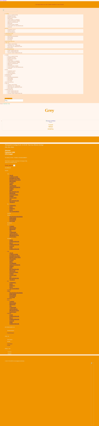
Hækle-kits (11, 30)
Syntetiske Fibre (13, 24)
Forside (1, 103)
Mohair (10, 23)
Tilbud (10, 27)
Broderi (10, 18)
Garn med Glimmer (14, 19)
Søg (8, 98)
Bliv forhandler (13, 51)
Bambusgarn (12, 16)
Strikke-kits (12, 29)
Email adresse (9, 165)
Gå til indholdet (3, 0)
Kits (6, 28)
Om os (7, 42)
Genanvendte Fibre (14, 21)
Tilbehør (8, 35)
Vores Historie (9, 339)
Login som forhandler (15, 52)
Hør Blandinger (13, 22)
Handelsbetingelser (10, 330)
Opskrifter (9, 33)
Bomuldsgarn (12, 17)
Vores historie (12, 44)
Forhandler (9, 49)
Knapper (10, 38)
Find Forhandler (13, 50)
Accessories (11, 32)
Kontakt (10, 47)
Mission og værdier (14, 45)
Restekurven (9, 41)
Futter (10, 39)
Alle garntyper (13, 15)
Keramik (10, 37)
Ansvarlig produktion (15, 46)
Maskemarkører (13, 36)
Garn (7, 13)
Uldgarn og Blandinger (15, 25)
